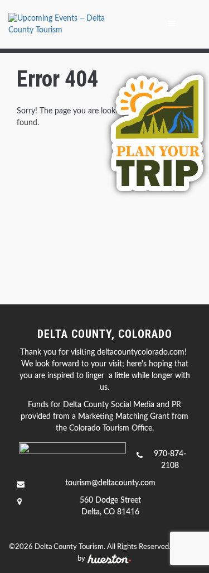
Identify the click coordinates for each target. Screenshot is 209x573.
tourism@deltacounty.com (110, 483)
